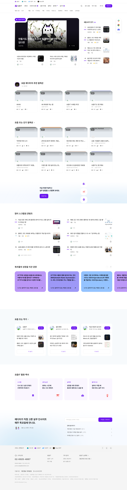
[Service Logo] (18, 5)
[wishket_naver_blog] (110, 448)
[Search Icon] (81, 6)
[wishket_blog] (106, 448)
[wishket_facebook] (102, 448)
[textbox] (81, 420)
